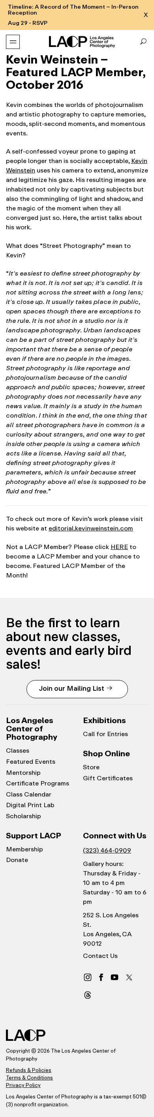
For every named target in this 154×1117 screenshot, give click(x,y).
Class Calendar (28, 794)
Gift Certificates (108, 778)
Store (91, 767)
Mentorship (23, 772)
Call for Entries (105, 734)
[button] (143, 42)
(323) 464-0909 (107, 850)
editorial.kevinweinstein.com (91, 528)
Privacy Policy (23, 1085)
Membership (24, 849)
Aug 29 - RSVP (27, 23)
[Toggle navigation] (13, 42)
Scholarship (23, 816)
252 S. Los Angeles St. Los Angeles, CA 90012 (111, 929)
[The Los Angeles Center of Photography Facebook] (101, 977)
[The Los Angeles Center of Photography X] (129, 977)
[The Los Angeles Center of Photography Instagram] (87, 977)
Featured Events (30, 761)
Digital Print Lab (30, 805)
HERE (119, 547)
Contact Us (100, 956)
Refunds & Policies (28, 1070)
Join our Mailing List (71, 688)
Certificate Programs (37, 783)
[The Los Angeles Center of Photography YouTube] (114, 977)
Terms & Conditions (29, 1078)
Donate (17, 860)
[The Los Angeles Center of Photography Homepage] (82, 42)
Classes (17, 750)
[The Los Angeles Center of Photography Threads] (87, 995)
